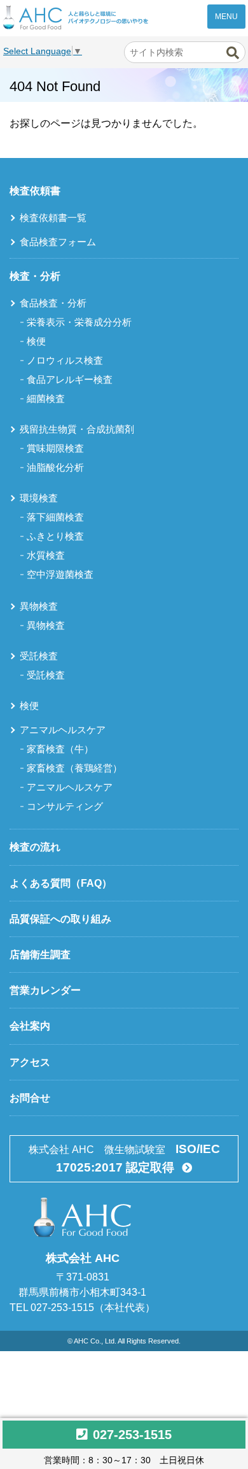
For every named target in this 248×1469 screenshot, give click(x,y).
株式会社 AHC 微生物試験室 (124, 1158)
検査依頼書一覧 (53, 217)
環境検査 (39, 497)
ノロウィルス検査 (65, 360)
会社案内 (30, 1026)
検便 (36, 341)
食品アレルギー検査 (70, 379)
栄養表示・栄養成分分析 (79, 322)
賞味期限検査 (55, 448)
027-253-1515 (132, 1435)
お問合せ (30, 1098)
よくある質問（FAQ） (61, 883)
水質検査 (46, 555)
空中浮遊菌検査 (60, 574)
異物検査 (39, 606)
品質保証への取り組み (60, 919)
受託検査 (39, 655)
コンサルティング (65, 806)
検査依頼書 (35, 190)
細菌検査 (46, 398)
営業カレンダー (45, 990)
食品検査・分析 (53, 302)
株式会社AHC (76, 17)
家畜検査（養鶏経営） (74, 768)
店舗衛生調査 (40, 954)
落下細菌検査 (55, 517)
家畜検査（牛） (60, 748)
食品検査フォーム (58, 241)
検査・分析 (35, 276)
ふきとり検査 (55, 536)
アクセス (30, 1062)
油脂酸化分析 (55, 467)
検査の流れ (35, 847)
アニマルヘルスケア (63, 729)
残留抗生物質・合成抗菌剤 (77, 429)
